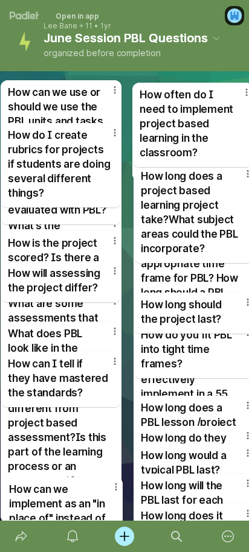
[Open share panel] (21, 536)
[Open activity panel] (73, 536)
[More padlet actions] (228, 536)
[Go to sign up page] (234, 15)
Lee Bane (60, 26)
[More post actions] (106, 275)
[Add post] (124, 536)
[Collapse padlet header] (216, 38)
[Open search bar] (176, 536)
